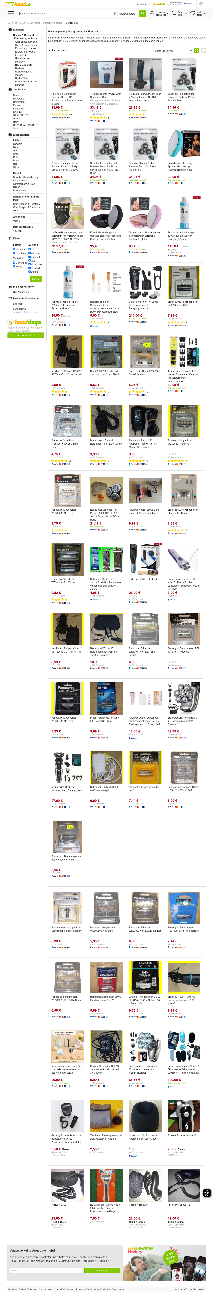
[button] (202, 3)
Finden (36, 279)
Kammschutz (66, 242)
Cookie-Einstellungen (89, 1289)
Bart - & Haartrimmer (26, 45)
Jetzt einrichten (24, 335)
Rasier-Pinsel (22, 78)
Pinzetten (20, 61)
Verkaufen (141, 4)
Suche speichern (57, 50)
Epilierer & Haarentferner (22, 56)
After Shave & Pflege (26, 41)
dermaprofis (19, 308)
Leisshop (18, 303)
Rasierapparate (23, 64)
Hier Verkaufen (21, 292)
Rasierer (19, 68)
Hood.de (18, 4)
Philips (16, 105)
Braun (16, 95)
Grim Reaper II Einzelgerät (104, 103)
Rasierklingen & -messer (24, 73)
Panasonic (18, 98)
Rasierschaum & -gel (26, 81)
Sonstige (19, 84)
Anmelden (102, 1270)
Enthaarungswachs (25, 51)
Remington (19, 101)
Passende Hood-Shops (26, 298)
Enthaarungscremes (25, 48)
